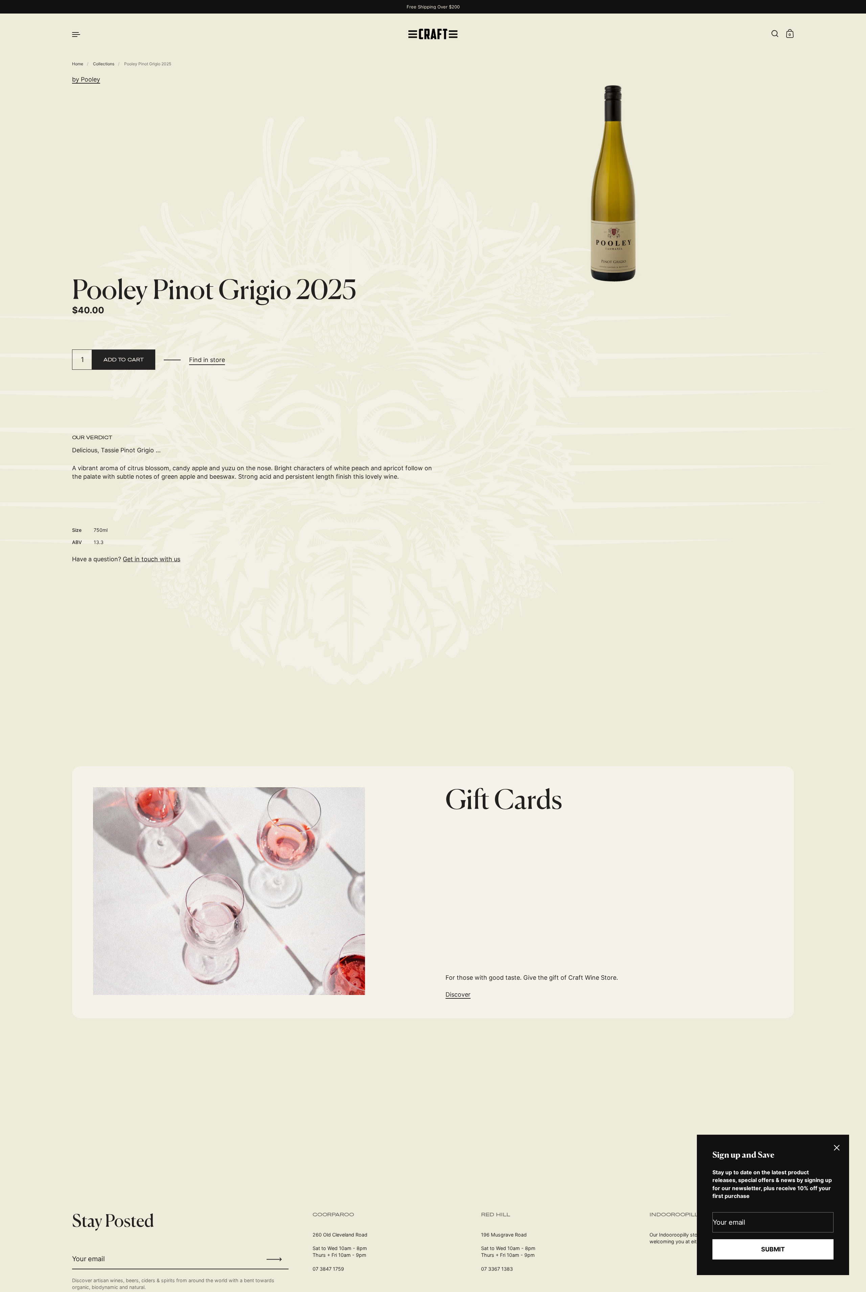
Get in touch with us (151, 559)
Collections (103, 63)
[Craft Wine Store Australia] (432, 34)
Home (77, 63)
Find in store (207, 359)
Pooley (90, 79)
